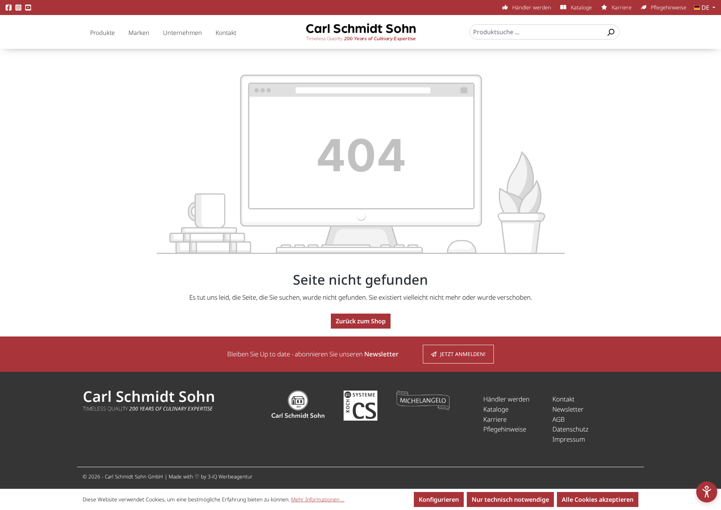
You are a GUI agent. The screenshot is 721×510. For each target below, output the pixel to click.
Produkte (102, 33)
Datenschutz (570, 429)
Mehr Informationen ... (317, 499)
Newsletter (568, 409)
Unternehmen (182, 33)
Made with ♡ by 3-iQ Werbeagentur (210, 476)
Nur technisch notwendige (510, 499)
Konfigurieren (439, 499)
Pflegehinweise (667, 7)
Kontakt (226, 33)
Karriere (621, 7)
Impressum (568, 439)
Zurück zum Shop (361, 321)
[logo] (148, 400)
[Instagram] (18, 7)
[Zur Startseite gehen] (360, 36)
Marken (138, 33)
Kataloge (580, 7)
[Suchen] (610, 32)
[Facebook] (9, 7)
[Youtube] (28, 7)
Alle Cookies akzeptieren (598, 499)
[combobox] (536, 32)
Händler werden (531, 7)
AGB (558, 419)
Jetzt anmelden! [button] (463, 354)
